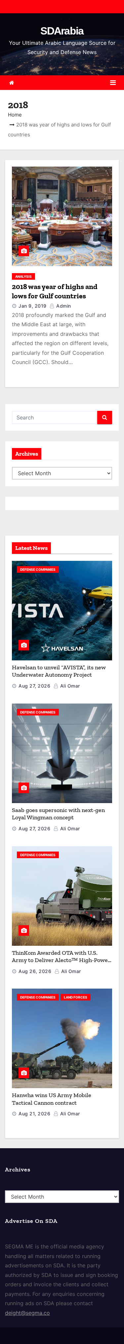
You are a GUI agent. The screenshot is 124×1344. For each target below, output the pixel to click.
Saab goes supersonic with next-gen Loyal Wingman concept (58, 813)
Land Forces (75, 997)
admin (63, 306)
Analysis (23, 276)
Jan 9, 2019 (33, 306)
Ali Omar (69, 686)
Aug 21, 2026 (34, 1113)
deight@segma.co (27, 1312)
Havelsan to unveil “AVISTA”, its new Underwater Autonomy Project (59, 671)
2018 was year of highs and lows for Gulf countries (55, 291)
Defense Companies (38, 569)
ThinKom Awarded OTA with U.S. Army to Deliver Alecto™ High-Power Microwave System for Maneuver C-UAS (61, 964)
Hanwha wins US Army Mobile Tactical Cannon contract (51, 1098)
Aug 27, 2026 (34, 686)
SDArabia (61, 31)
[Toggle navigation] (113, 83)
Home (15, 115)
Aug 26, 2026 (35, 971)
